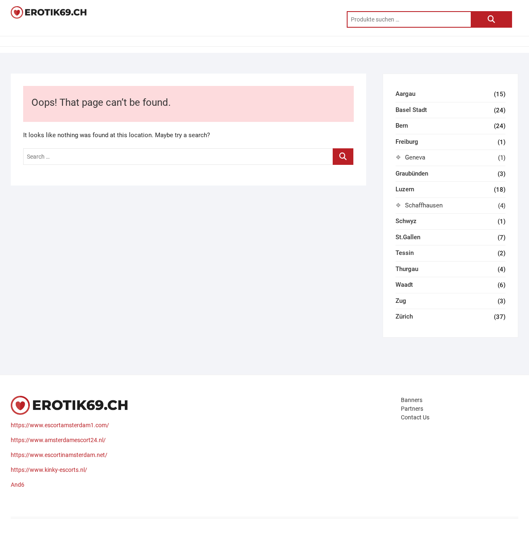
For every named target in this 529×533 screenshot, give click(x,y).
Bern (402, 125)
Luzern (405, 189)
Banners (411, 400)
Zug (401, 301)
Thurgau (407, 269)
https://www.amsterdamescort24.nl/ (58, 440)
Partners (412, 408)
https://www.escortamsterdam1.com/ (60, 425)
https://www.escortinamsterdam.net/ (59, 455)
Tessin (405, 253)
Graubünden (412, 173)
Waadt (404, 284)
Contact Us (415, 417)
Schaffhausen (424, 205)
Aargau (405, 94)
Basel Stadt (411, 110)
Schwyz (406, 221)
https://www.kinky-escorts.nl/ (49, 469)
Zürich (404, 316)
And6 (17, 484)
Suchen (491, 19)
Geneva (415, 157)
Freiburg (407, 141)
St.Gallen (408, 237)
